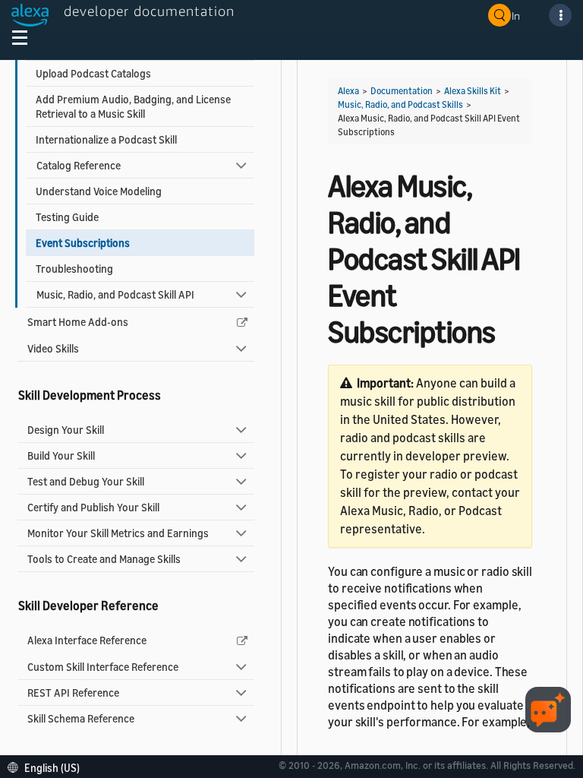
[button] (47, 766)
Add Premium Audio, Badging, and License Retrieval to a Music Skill (133, 106)
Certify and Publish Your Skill (93, 507)
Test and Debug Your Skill (85, 481)
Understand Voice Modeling (99, 191)
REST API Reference (73, 692)
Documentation (401, 90)
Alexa (348, 90)
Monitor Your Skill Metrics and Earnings (118, 533)
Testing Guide (67, 216)
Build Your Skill (61, 455)
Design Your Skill (65, 429)
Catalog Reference (78, 165)
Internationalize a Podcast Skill (106, 139)
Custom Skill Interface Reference (102, 666)
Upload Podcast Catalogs (93, 73)
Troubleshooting (74, 268)
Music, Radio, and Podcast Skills (400, 104)
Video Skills (53, 348)
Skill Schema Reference (80, 718)
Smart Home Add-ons (77, 321)
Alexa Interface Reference (87, 640)
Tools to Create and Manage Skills (104, 558)
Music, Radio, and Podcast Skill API (115, 294)
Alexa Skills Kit (472, 90)
